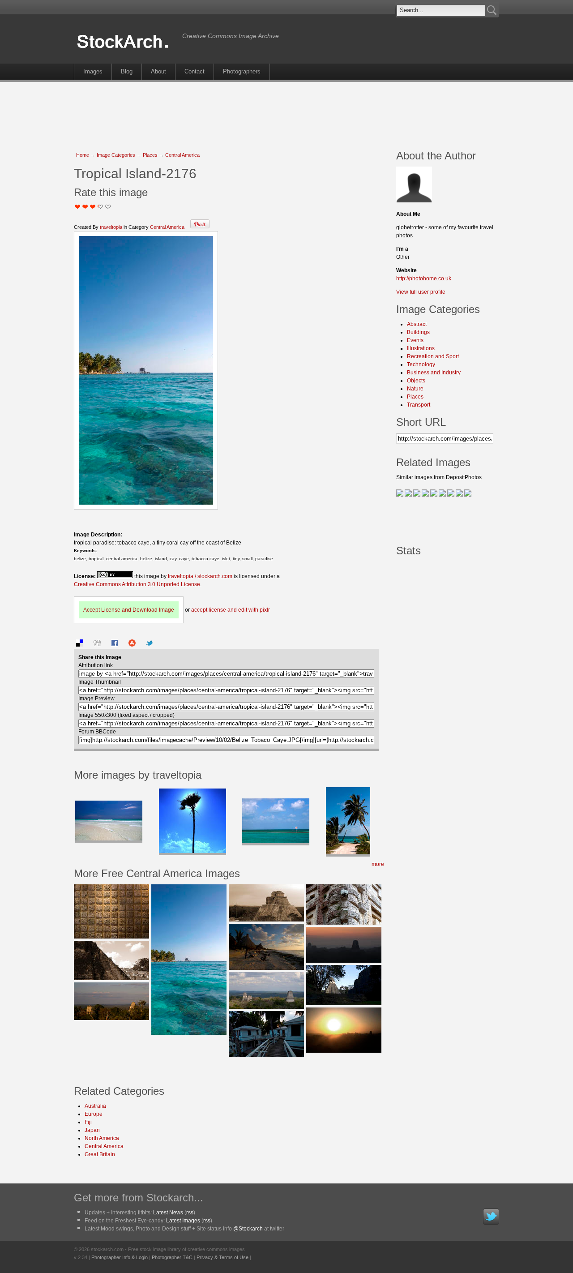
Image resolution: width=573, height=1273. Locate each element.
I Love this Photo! (108, 206)
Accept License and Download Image (128, 610)
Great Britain (100, 1154)
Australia (95, 1106)
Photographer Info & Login (119, 1257)
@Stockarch (248, 1229)
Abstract (417, 324)
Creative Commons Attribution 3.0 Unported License (137, 584)
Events (415, 340)
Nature (415, 389)
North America (102, 1138)
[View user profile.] (414, 200)
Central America (182, 155)
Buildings (418, 332)
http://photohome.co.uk (423, 278)
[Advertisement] (286, 111)
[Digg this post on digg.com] (97, 644)
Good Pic (93, 206)
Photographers (242, 71)
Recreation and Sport (433, 356)
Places (150, 155)
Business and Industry (434, 372)
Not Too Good (77, 206)
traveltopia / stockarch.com (200, 576)
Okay (85, 206)
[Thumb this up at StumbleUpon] (132, 644)
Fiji (88, 1122)
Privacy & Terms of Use (222, 1257)
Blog (127, 71)
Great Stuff (97, 206)
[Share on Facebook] (114, 644)
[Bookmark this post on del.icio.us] (80, 644)
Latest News (168, 1212)
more (378, 864)
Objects (416, 380)
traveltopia (111, 227)
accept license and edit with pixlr (230, 610)
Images (93, 71)
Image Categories (116, 155)
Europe (94, 1114)
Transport (418, 405)
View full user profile (420, 292)
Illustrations (421, 348)
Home (82, 155)
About (158, 71)
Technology (421, 364)
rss (189, 1212)
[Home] (126, 48)
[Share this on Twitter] (149, 644)
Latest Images (183, 1220)
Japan (92, 1130)
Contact (194, 71)
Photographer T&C (172, 1257)
